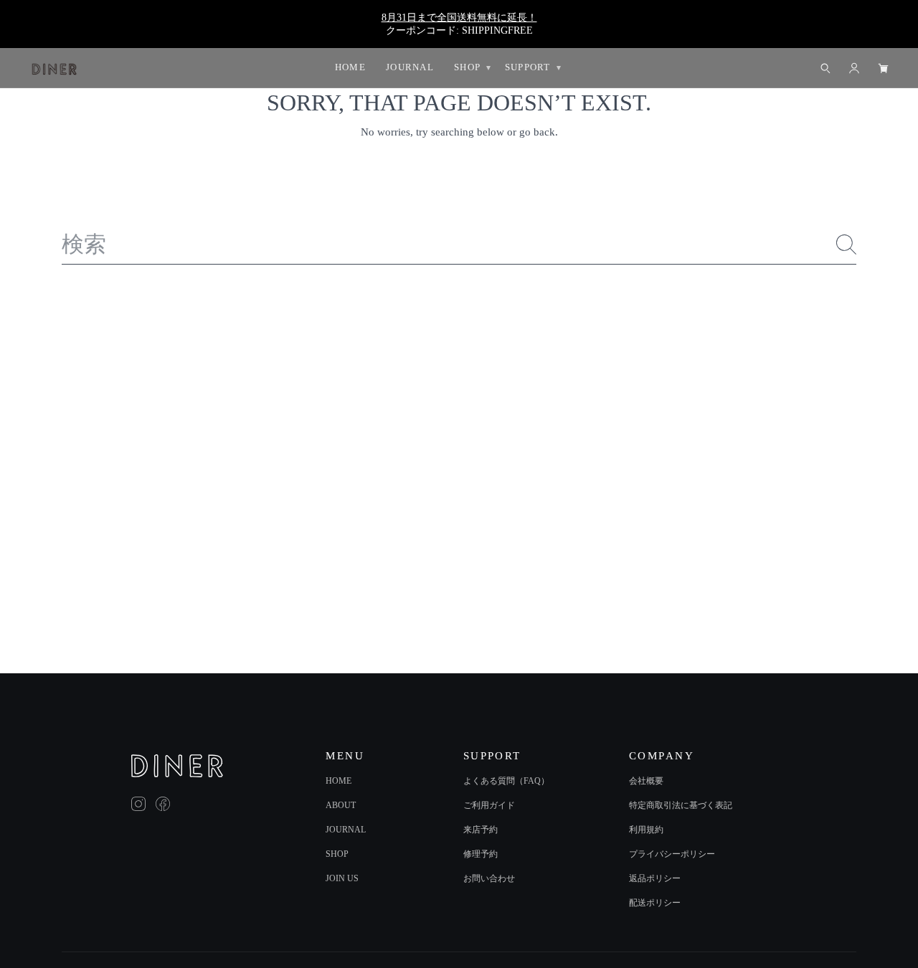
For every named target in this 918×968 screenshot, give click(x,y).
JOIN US (342, 878)
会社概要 (646, 781)
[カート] (883, 68)
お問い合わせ (489, 878)
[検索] (846, 244)
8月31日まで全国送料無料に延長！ (459, 17)
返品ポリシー (655, 878)
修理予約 (480, 854)
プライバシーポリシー (672, 854)
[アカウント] (854, 68)
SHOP (337, 854)
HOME (338, 781)
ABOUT (341, 805)
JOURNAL (346, 830)
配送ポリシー (655, 903)
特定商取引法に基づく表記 (680, 805)
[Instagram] (138, 804)
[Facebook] (163, 804)
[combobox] (459, 245)
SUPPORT (528, 67)
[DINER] (177, 765)
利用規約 (646, 830)
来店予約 (480, 830)
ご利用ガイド (489, 805)
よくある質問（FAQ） (506, 781)
